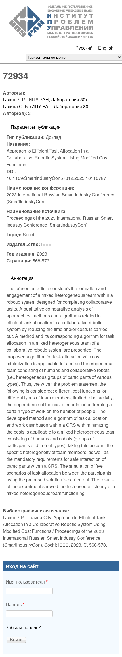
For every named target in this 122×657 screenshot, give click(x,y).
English (105, 47)
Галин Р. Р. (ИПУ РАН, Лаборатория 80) (45, 99)
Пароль (15, 604)
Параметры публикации (36, 127)
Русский (83, 47)
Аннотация (22, 278)
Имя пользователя (27, 581)
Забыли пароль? (23, 627)
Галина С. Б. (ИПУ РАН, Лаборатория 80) (46, 106)
